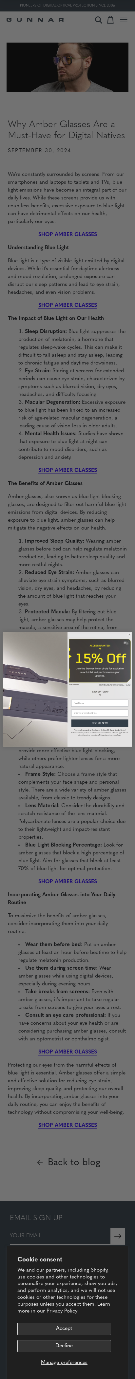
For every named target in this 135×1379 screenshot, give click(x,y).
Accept (64, 1328)
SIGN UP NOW (100, 723)
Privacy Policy (62, 1311)
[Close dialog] (129, 634)
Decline (64, 1346)
